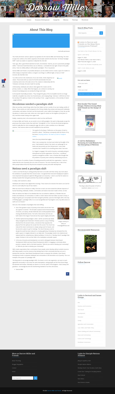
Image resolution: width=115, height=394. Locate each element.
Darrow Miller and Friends (54, 390)
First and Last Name (84, 80)
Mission (65, 20)
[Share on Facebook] (67, 275)
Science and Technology (84, 338)
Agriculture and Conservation (85, 324)
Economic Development (42, 20)
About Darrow (90, 219)
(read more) (95, 188)
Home (13, 371)
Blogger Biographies (17, 364)
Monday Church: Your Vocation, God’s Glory (89, 368)
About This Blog (41, 30)
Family (79, 320)
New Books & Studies (84, 382)
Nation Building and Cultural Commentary (89, 331)
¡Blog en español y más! (84, 360)
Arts (79, 302)
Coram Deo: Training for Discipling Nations (89, 371)
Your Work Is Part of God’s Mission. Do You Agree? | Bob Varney (89, 52)
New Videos (81, 379)
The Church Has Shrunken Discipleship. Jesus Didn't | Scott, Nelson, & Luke (90, 66)
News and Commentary (84, 335)
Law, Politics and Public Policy (86, 328)
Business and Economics (84, 306)
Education (80, 317)
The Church (81, 309)
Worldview (85, 20)
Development (81, 313)
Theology (75, 20)
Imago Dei (56, 20)
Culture (29, 20)
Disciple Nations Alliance (84, 364)
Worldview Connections (84, 342)
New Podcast (81, 375)
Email (79, 87)
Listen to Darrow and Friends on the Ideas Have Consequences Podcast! (89, 44)
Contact (14, 368)
